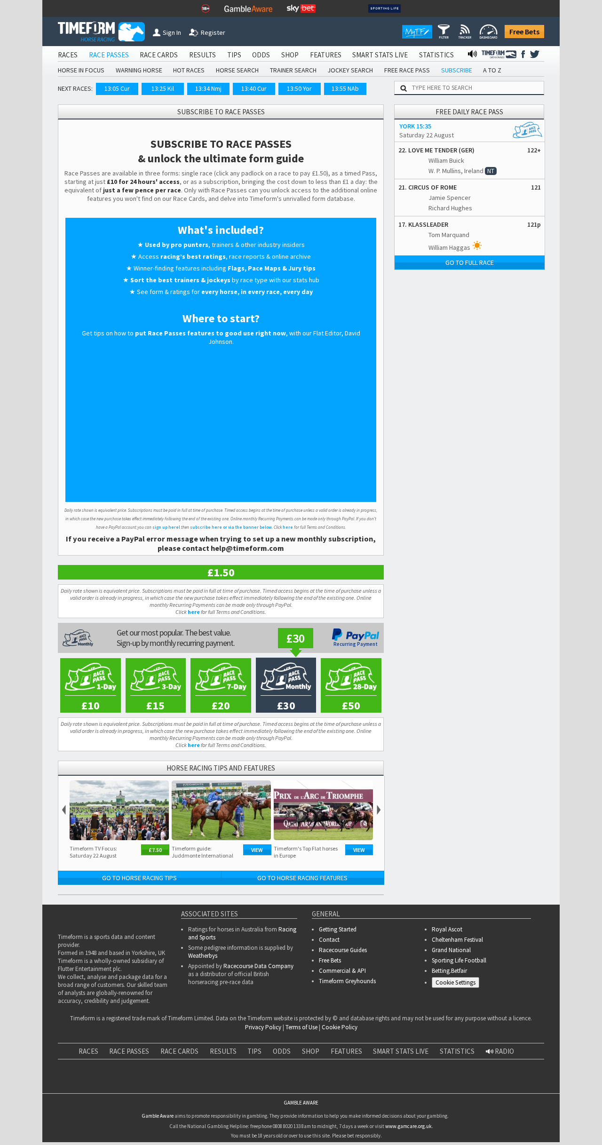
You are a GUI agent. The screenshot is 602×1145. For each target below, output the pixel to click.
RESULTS (202, 54)
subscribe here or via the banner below (231, 527)
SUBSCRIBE (456, 70)
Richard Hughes (450, 208)
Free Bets (524, 31)
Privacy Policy (263, 1027)
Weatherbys (202, 956)
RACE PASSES (109, 54)
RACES (68, 54)
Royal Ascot (447, 929)
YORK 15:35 (415, 126)
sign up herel (166, 527)
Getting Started (337, 929)
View (257, 849)
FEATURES (325, 54)
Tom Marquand (448, 235)
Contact (329, 940)
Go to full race (469, 262)
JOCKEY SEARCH (350, 70)
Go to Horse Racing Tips (139, 878)
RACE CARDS (159, 54)
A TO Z (492, 70)
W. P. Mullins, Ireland (455, 171)
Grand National (451, 950)
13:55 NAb (345, 88)
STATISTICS (436, 54)
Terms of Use (301, 1027)
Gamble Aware (158, 1115)
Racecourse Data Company (258, 966)
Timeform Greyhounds (347, 981)
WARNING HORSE (139, 70)
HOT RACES (189, 70)
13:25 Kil (162, 88)
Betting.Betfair (449, 971)
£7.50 (155, 849)
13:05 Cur (117, 88)
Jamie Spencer (449, 197)
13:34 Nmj (208, 88)
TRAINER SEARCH (293, 70)
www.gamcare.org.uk (408, 1126)
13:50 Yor (299, 88)
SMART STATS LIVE (380, 54)
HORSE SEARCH (237, 70)
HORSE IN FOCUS (81, 70)
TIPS (234, 54)
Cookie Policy (339, 1027)
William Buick (446, 160)
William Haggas (449, 247)
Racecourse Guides (343, 950)
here (288, 527)
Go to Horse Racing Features (302, 878)
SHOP (290, 54)
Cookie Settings (455, 982)
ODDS (261, 54)
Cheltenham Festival (457, 940)
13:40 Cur (254, 88)
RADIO (503, 1051)
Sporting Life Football (459, 960)
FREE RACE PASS (407, 70)
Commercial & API (342, 971)
